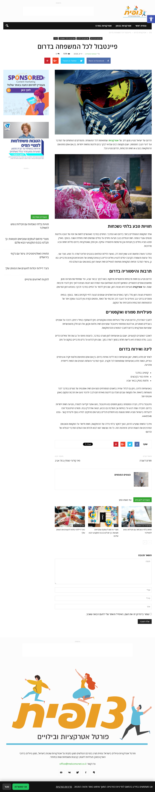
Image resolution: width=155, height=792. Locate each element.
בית (150, 32)
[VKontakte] (69, 773)
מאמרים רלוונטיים (142, 499)
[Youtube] (61, 773)
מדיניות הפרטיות (64, 786)
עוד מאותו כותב (125, 499)
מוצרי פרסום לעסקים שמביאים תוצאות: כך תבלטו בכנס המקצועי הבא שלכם (103, 532)
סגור (7, 786)
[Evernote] (94, 773)
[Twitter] (77, 773)
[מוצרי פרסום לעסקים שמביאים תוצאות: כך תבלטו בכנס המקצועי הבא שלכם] (103, 516)
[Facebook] (86, 773)
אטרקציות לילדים (82, 38)
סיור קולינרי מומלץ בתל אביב (67, 460)
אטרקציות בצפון (123, 25)
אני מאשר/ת (21, 786)
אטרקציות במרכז (103, 25)
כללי (55, 38)
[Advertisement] (58, 11)
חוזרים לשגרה (146, 460)
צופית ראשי (140, 25)
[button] (151, 19)
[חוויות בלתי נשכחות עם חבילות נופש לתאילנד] (137, 516)
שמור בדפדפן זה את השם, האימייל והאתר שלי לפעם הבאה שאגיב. (117, 614)
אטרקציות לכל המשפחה (67, 38)
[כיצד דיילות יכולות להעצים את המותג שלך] (70, 516)
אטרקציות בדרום (96, 38)
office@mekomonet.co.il (72, 763)
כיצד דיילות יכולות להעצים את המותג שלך (27, 268)
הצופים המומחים (91, 54)
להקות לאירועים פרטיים (37, 279)
